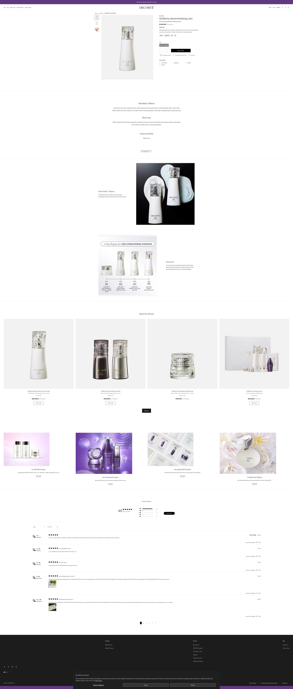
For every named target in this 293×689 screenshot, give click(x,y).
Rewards (278, 7)
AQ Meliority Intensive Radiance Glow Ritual (110, 391)
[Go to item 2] (97, 23)
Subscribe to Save (197, 651)
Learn (274, 7)
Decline (193, 685)
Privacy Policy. (98, 680)
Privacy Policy (284, 683)
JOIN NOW (110, 484)
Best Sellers (12, 7)
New (8, 7)
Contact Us (285, 645)
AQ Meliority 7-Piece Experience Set (254, 391)
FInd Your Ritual (20, 7)
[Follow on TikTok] (16, 667)
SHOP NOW (38, 476)
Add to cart (181, 51)
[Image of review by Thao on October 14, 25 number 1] (52, 584)
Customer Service (197, 658)
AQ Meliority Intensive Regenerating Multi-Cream (182, 391)
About (270, 7)
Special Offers (28, 7)
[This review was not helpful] (259, 542)
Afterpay (195, 655)
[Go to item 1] (97, 17)
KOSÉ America (108, 645)
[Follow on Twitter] (8, 667)
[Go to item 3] (97, 29)
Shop (5, 7)
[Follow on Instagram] (12, 667)
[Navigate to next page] (155, 623)
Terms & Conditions (252, 683)
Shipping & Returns (198, 661)
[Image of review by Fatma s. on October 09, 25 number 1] (52, 607)
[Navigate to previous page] (138, 623)
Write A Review (169, 513)
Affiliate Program (109, 648)
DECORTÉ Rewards (197, 648)
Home (96, 13)
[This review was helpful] (256, 542)
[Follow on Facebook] (4, 667)
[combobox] (38, 526)
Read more (167, 579)
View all (146, 411)
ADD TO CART (38, 403)
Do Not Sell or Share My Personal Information (269, 683)
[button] (147, 509)
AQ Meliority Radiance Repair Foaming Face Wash (39, 391)
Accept (145, 685)
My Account (196, 645)
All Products (100, 13)
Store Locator (286, 648)
